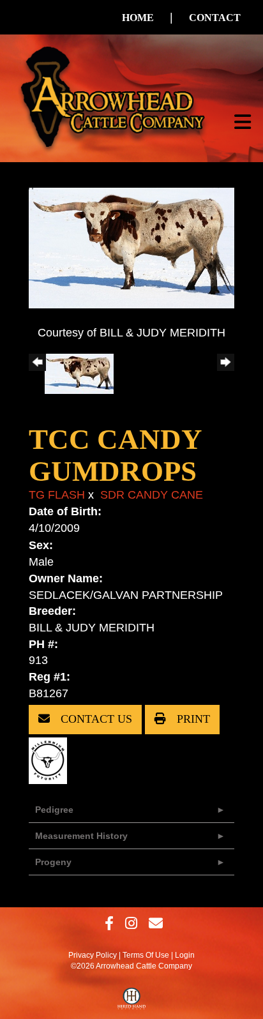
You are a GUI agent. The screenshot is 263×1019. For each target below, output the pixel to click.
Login (185, 955)
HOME (138, 17)
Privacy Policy (92, 955)
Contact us (94, 719)
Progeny (53, 862)
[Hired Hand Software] (131, 1002)
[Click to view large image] (131, 247)
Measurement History (81, 836)
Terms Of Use (146, 955)
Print (192, 719)
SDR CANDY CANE (151, 494)
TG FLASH (57, 494)
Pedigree (54, 809)
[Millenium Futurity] (51, 759)
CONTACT (215, 17)
